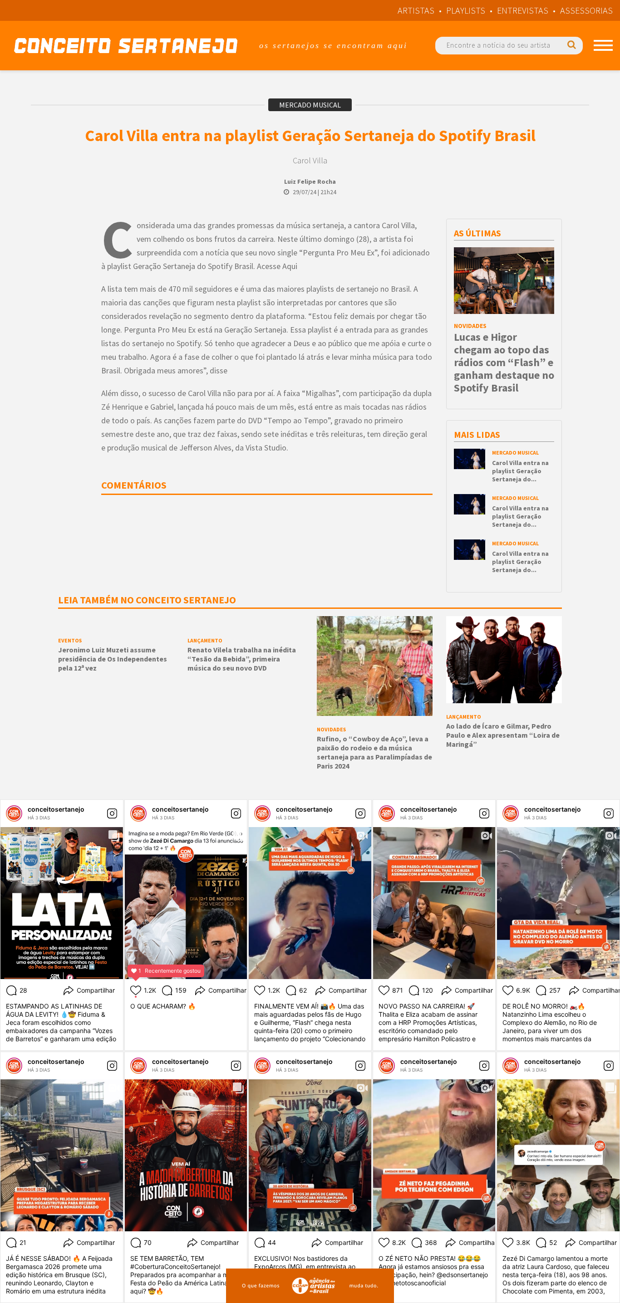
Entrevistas (522, 10)
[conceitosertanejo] (14, 813)
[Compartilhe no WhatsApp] (73, 310)
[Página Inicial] (125, 45)
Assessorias (586, 10)
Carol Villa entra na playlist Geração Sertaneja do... (520, 471)
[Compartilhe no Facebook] (72, 246)
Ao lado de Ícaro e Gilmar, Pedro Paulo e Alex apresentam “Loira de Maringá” (503, 735)
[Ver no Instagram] (112, 813)
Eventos (70, 640)
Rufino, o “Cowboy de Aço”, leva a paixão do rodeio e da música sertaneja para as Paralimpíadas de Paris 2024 (374, 752)
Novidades (470, 326)
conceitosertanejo (56, 809)
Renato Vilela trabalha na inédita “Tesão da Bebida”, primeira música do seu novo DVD (241, 658)
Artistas (416, 10)
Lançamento (204, 640)
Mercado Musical (310, 104)
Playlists (465, 10)
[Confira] (469, 458)
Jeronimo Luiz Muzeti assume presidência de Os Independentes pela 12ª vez (112, 658)
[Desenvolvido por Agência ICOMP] (310, 1286)
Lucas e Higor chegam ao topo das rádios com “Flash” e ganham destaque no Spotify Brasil (504, 362)
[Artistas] (603, 45)
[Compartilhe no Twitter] (73, 279)
